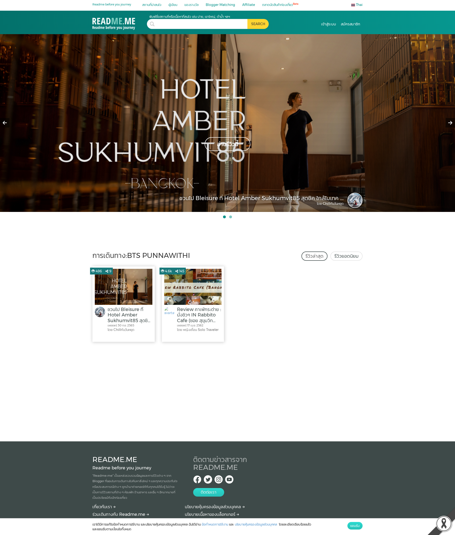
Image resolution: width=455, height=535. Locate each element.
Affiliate (248, 5)
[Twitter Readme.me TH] (208, 481)
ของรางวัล (191, 5)
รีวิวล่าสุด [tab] (314, 256)
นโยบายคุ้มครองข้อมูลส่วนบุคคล (213, 506)
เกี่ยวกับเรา (102, 506)
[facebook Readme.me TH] (197, 481)
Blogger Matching (220, 5)
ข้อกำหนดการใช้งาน (215, 524)
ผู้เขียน (172, 5)
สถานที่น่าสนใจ (151, 5)
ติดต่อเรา (208, 492)
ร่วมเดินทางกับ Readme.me (119, 514)
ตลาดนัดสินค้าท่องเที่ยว (280, 4)
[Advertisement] (227, 390)
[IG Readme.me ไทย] (218, 481)
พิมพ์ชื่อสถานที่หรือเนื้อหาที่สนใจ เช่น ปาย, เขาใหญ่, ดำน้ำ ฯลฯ (189, 16)
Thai (359, 5)
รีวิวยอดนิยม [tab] (346, 256)
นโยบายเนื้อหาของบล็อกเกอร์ (211, 514)
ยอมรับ (355, 526)
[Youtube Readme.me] (229, 481)
